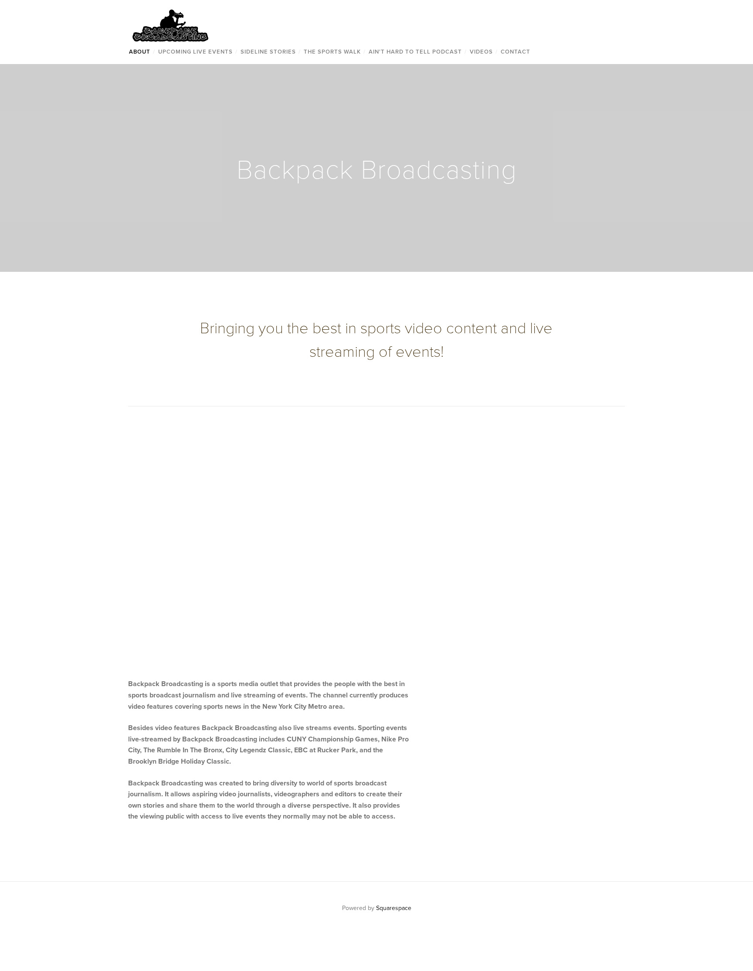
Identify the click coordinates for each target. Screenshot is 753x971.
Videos (481, 51)
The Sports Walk (332, 51)
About (139, 51)
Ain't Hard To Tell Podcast (415, 51)
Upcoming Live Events (195, 51)
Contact (515, 51)
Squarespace (393, 907)
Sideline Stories (268, 51)
